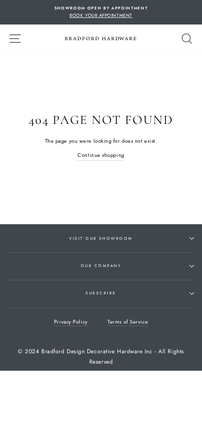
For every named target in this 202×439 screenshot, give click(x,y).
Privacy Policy (71, 321)
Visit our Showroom (101, 238)
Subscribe (100, 293)
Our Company (101, 265)
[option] (101, 12)
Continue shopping (101, 155)
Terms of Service (128, 321)
